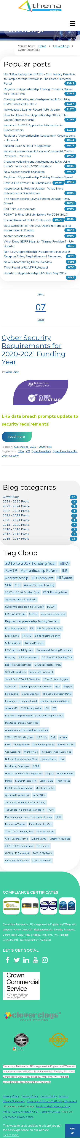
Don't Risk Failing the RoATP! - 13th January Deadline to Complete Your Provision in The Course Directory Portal (39, 79)
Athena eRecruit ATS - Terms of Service (36, 1111)
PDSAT (51, 607)
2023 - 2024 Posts (16, 506)
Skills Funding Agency (47, 636)
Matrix (8, 780)
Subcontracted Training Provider (24, 607)
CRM (7, 744)
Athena (63, 737)
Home (42, 46)
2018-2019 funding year (55, 679)
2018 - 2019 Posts (16, 529)
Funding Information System (55, 701)
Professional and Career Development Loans (28, 817)
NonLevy (10, 657)
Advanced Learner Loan (17, 795)
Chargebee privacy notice (18, 1117)
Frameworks (11, 693)
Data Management (15, 628)
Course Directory (30, 693)
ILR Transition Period (49, 628)
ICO (28, 451)
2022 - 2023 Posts (16, 511)
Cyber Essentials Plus (65, 451)
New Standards (66, 744)
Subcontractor (13, 643)
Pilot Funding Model (43, 744)
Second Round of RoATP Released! (27, 220)
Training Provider (34, 643)
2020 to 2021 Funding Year (19, 831)
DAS (57, 686)
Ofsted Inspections (15, 672)
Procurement (63, 780)
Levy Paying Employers (17, 766)
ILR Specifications (28, 657)
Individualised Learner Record (21, 701)
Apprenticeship (16, 578)
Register (67, 686)
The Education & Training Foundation (24, 809)
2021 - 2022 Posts (16, 515)
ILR (65, 570)
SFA (8, 585)
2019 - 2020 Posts (41, 447)
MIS (17, 585)
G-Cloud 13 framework (17, 853)
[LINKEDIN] (26, 955)
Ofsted (33, 614)
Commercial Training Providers (54, 650)
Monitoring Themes (15, 824)
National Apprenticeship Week (21, 759)
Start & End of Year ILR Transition (22, 679)
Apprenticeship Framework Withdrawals (26, 730)
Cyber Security (10, 456)
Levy (62, 759)
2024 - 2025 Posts (16, 502)
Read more (16, 436)
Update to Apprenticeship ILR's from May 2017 (35, 273)
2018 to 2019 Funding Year (57, 657)
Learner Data (46, 780)
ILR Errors (42, 737)
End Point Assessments (20, 209)
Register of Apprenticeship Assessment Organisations (34, 715)
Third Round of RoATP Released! (26, 268)
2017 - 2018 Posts (16, 534)
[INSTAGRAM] (44, 955)
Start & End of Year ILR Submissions (27, 183)
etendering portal (45, 788)
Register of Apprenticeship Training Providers (32, 621)
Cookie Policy (49, 1096)
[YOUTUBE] (35, 955)
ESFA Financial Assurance (18, 788)
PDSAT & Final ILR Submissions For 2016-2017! (36, 215)
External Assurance (60, 838)
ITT (54, 708)
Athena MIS (11, 708)
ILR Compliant (43, 578)
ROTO (51, 809)
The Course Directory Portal (57, 693)
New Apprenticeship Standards (24, 172)
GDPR (36, 766)
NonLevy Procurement (41, 672)
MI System (65, 578)
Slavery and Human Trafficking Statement (52, 1101)
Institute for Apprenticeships (56, 751)
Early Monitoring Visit (40, 824)
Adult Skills (39, 795)
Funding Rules (48, 759)
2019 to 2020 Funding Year (19, 737)
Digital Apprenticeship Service (35, 686)
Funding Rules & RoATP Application (27, 146)
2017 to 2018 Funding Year (22, 592)
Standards (10, 686)
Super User (12, 372)
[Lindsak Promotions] (58, 1040)
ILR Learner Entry (15, 614)
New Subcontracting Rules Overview (28, 262)
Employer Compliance (16, 860)
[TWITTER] (16, 955)
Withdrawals (31, 751)
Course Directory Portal (48, 665)
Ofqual (49, 773)
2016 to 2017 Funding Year (30, 563)
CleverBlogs (61, 46)
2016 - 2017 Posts (16, 539)
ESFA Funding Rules (55, 592)
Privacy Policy (11, 1096)
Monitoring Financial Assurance (21, 722)
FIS (32, 628)
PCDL (58, 817)
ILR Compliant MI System (19, 650)
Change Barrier (21, 744)
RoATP (11, 570)
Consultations (12, 751)
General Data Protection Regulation (23, 773)
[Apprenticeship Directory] (21, 1041)
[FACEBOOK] (7, 955)
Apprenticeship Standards (20, 599)
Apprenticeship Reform (19, 236)
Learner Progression (25, 780)
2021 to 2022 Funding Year (19, 846)
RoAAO (27, 636)
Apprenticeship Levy (53, 614)
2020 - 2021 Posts (16, 520)
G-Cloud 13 (43, 846)
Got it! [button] (72, 1130)
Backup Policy (30, 1096)
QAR (53, 737)
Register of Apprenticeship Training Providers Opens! (38, 177)
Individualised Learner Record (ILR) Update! (32, 110)
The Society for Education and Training (25, 802)
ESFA (21, 451)
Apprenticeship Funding (39, 585)
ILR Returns (12, 636)
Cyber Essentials (41, 451)
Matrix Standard (65, 773)
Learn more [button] (11, 1135)
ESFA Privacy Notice (31, 708)
